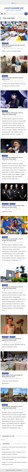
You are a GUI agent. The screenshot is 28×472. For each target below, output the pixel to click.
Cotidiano (5, 43)
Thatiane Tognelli (19, 81)
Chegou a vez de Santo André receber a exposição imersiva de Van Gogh (14, 463)
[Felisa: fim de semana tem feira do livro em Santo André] (14, 30)
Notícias (5, 75)
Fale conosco (19, 470)
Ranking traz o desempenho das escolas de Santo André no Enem (14, 448)
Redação (21, 48)
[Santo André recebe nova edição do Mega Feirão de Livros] (14, 360)
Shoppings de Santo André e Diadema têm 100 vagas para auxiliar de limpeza (13, 453)
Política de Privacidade (10, 470)
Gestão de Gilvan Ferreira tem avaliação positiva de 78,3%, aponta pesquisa (14, 458)
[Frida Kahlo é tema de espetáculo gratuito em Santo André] (14, 324)
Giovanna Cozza (19, 116)
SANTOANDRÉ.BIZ (14, 8)
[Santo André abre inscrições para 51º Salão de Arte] (14, 64)
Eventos (12, 203)
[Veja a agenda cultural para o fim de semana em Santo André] (14, 99)
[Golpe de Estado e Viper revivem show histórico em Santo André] (14, 192)
